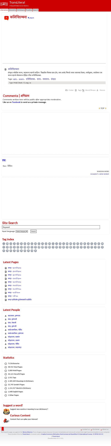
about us (105, 429)
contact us (86, 429)
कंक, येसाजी (12, 323)
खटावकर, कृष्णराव (14, 316)
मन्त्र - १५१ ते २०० (14, 286)
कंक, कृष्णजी (12, 326)
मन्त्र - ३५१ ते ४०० (14, 272)
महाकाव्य (46, 79)
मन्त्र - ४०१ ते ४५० (14, 268)
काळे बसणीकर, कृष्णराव (15, 333)
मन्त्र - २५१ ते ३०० (14, 279)
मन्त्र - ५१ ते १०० (14, 293)
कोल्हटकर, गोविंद (13, 344)
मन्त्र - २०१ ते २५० (14, 282)
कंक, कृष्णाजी (12, 319)
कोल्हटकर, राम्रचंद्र (14, 348)
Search (31, 18)
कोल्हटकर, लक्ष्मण (14, 340)
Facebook (16, 102)
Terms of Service (27, 432)
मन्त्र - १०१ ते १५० (14, 289)
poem (21, 79)
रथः (4, 160)
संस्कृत (53, 79)
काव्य (39, 79)
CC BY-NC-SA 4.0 (98, 434)
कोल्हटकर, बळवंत (14, 337)
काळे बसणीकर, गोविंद (15, 330)
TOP (102, 108)
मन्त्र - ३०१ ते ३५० (14, 275)
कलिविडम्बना (13, 69)
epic (15, 79)
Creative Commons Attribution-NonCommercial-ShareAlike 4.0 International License (66, 434)
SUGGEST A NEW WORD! (99, 174)
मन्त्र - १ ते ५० (13, 296)
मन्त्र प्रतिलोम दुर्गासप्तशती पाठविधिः (20, 300)
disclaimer (96, 429)
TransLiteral (26, 434)
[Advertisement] (54, 42)
